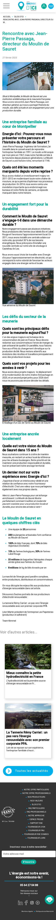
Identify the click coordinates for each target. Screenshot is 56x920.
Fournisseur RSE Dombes (36, 834)
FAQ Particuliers (36, 808)
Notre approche (36, 816)
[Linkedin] (20, 902)
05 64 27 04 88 (29, 885)
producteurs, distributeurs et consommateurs (30, 579)
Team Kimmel (9, 620)
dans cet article (32, 588)
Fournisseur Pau (36, 830)
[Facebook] (26, 902)
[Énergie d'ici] (26, 6)
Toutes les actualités (31, 770)
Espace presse (36, 819)
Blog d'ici (36, 804)
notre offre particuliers (36, 790)
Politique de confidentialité (45, 911)
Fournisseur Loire (36, 838)
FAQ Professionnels (36, 812)
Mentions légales (27, 911)
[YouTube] (37, 902)
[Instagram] (32, 902)
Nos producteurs (36, 797)
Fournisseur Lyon (36, 827)
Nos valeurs (36, 801)
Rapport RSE (36, 823)
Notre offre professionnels (36, 793)
